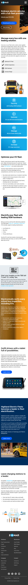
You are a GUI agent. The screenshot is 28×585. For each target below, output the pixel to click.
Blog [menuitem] (15, 548)
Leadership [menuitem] (3, 563)
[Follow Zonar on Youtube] (19, 574)
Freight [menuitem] (2, 544)
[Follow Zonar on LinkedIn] (16, 574)
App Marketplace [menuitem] (17, 552)
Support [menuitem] (15, 565)
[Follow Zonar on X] (12, 574)
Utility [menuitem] (2, 552)
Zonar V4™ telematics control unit (17, 223)
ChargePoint (9, 480)
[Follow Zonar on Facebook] (9, 574)
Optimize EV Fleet (9, 61)
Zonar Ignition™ (7, 166)
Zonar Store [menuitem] (16, 550)
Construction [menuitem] (4, 550)
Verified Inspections (9, 65)
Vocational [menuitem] (3, 546)
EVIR (23, 310)
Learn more (6, 372)
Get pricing (6, 27)
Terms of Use (16, 578)
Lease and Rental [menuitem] (4, 554)
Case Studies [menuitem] (17, 542)
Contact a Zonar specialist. (7, 285)
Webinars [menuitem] (16, 546)
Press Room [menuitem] (3, 567)
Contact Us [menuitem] (16, 560)
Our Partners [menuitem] (4, 569)
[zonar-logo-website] (6, 2)
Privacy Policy (8, 578)
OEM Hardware (8, 68)
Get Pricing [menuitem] (16, 563)
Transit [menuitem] (2, 548)
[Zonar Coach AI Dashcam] (24, 253)
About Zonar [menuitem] (3, 560)
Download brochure (9, 23)
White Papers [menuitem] (17, 544)
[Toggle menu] (26, 2)
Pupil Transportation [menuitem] (5, 542)
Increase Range (8, 71)
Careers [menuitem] (2, 565)
